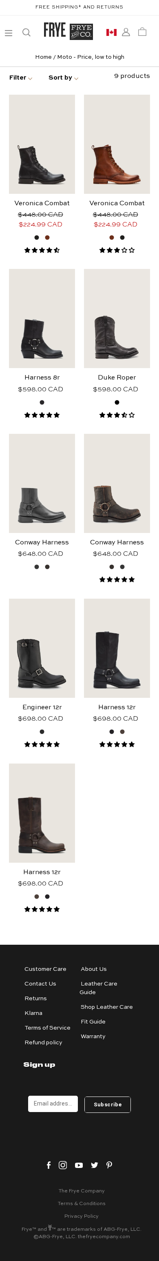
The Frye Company (82, 1191)
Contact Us (40, 984)
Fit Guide (93, 1022)
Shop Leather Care (107, 1007)
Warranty (93, 1036)
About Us (94, 969)
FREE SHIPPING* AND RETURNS (79, 7)
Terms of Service (47, 1028)
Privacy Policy (81, 1216)
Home (43, 57)
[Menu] (7, 31)
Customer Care (45, 969)
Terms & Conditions (82, 1203)
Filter (17, 78)
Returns (35, 998)
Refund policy (43, 1043)
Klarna (33, 1013)
